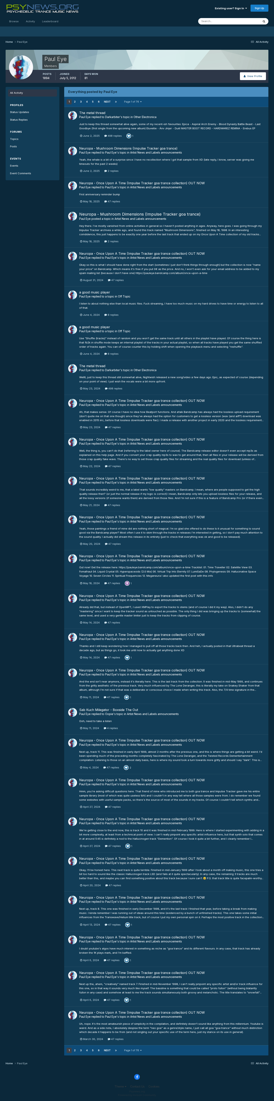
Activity (30, 21)
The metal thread (92, 113)
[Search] (264, 21)
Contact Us (137, 1086)
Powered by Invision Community (137, 1095)
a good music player (94, 292)
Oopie (109, 714)
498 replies (114, 135)
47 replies (113, 201)
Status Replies (19, 119)
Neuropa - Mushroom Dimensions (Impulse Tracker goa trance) (128, 148)
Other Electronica (145, 117)
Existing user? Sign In (230, 8)
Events (14, 165)
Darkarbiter (112, 117)
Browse (14, 21)
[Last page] (116, 101)
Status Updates (245, 21)
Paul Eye (85, 117)
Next (107, 101)
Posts (13, 146)
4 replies (112, 728)
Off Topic (124, 296)
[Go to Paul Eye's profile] (72, 115)
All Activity (16, 92)
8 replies (113, 314)
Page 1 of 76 (132, 101)
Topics (14, 139)
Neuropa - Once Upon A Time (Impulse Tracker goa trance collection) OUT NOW (142, 183)
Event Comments (20, 173)
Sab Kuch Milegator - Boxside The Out (108, 710)
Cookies (153, 1086)
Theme (120, 1086)
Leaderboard (50, 21)
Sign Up (259, 8)
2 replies (113, 170)
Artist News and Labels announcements (156, 152)
